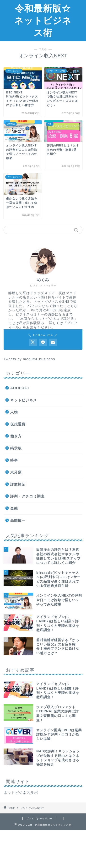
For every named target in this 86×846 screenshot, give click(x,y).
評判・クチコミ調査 (27, 496)
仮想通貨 (18, 424)
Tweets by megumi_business (29, 359)
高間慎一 (18, 520)
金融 (14, 508)
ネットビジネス (23, 400)
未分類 (16, 472)
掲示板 (16, 448)
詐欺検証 (18, 484)
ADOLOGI (19, 388)
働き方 (16, 436)
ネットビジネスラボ (21, 793)
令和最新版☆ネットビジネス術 (43, 20)
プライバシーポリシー (39, 818)
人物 (14, 412)
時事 (14, 460)
